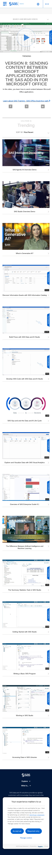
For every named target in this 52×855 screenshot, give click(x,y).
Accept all (17, 831)
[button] (26, 19)
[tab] (26, 19)
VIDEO (21, 4)
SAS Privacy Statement (36, 815)
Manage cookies (26, 838)
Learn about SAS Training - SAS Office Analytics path (26, 101)
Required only (33, 831)
